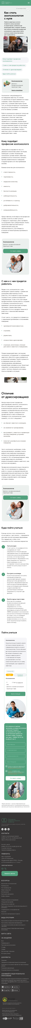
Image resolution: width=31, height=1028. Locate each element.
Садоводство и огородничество (10, 909)
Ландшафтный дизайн (7, 902)
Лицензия (3, 960)
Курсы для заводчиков (7, 894)
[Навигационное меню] (28, 2)
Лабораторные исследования (9, 900)
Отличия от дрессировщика (12, 69)
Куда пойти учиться (9, 74)
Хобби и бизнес (5, 896)
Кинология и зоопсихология (8, 883)
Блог (2, 941)
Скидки (3, 949)
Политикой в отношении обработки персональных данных (15, 774)
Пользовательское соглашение (10, 970)
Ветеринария (5, 892)
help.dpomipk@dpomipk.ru (9, 850)
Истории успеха (5, 953)
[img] (5, 987)
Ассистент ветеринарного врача (10, 914)
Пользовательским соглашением (14, 768)
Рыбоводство (5, 885)
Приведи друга (5, 943)
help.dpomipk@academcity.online (11, 842)
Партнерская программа (8, 945)
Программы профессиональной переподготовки (14, 920)
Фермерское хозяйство (7, 904)
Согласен (10, 771)
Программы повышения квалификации (11, 922)
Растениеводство (6, 887)
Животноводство (6, 890)
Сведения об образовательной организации (13, 962)
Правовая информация (7, 968)
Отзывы (3, 947)
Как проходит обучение (7, 951)
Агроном (3, 911)
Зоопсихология (17, 81)
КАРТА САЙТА (6, 934)
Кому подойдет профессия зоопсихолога (12, 60)
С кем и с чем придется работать (14, 65)
